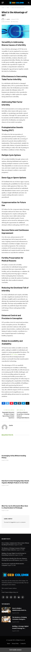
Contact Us (23, 643)
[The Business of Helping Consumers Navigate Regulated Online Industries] (6, 619)
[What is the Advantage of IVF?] (15, 31)
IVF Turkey (14, 354)
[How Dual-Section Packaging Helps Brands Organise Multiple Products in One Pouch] (15, 470)
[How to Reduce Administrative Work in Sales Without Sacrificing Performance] (6, 610)
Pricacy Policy (15, 643)
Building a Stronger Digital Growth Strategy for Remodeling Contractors (20, 628)
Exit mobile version (15, 650)
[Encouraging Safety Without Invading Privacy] (15, 445)
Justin (8, 19)
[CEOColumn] (16, 2)
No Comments (6, 21)
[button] (3, 2)
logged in (12, 522)
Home (8, 643)
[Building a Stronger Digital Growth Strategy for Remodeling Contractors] (6, 628)
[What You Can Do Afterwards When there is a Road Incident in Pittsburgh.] (15, 496)
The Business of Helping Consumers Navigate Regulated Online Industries (20, 619)
